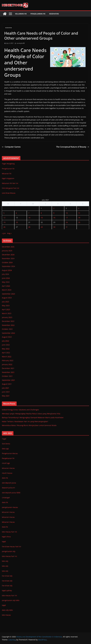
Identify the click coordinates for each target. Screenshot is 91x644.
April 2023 (6, 309)
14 (29, 217)
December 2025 (8, 247)
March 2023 (6, 313)
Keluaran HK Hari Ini (10, 183)
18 (79, 217)
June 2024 (6, 278)
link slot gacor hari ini (10, 188)
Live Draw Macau (8, 193)
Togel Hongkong (8, 163)
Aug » (9, 233)
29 (42, 227)
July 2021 (5, 388)
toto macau (6, 615)
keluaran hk (6, 173)
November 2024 (8, 258)
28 (29, 227)
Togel (4, 439)
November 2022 (8, 325)
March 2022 (6, 356)
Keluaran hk (21, 14)
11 (79, 213)
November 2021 (8, 372)
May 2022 (5, 349)
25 (79, 222)
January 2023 (7, 317)
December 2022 (8, 321)
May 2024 (5, 282)
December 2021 (8, 368)
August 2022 (7, 337)
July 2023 (5, 301)
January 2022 (7, 364)
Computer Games (13, 146)
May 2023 (5, 305)
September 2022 (8, 333)
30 (54, 227)
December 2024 (8, 254)
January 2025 (7, 250)
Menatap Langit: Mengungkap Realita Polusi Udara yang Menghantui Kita (31, 413)
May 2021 (5, 396)
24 (67, 222)
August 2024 (7, 270)
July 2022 (5, 341)
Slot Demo (6, 444)
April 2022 (6, 352)
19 (4, 222)
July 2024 (5, 274)
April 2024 (6, 286)
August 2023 (7, 298)
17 (67, 217)
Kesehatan (54, 14)
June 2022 (6, 345)
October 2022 (7, 329)
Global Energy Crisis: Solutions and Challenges (20, 410)
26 (4, 227)
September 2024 (8, 266)
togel (4, 605)
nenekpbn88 (20, 43)
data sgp (5, 448)
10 (67, 213)
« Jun (4, 233)
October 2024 (7, 262)
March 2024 (6, 290)
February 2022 (7, 360)
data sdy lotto (7, 610)
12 (4, 217)
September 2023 (8, 294)
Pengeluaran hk (37, 14)
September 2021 (8, 380)
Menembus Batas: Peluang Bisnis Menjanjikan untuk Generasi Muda (29, 425)
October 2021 (7, 376)
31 (67, 227)
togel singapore (8, 178)
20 (17, 222)
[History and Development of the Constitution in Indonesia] (5, 14)
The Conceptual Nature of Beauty (71, 146)
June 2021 (6, 392)
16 (54, 217)
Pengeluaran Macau (10, 453)
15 (42, 217)
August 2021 (7, 384)
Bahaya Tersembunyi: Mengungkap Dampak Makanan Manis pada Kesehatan (33, 417)
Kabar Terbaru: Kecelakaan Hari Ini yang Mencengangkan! (25, 421)
